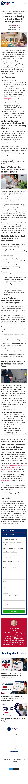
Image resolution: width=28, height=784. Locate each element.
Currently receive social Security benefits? (13, 542)
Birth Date (6, 593)
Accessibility (14, 746)
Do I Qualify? (14, 611)
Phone (5, 581)
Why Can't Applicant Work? (9, 567)
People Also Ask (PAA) (7, 11)
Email (4, 587)
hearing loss (7, 98)
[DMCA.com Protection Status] (14, 769)
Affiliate (14, 742)
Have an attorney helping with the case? (13, 555)
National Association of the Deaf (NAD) (15, 465)
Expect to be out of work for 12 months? (13, 548)
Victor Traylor (16, 25)
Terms (14, 736)
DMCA (14, 744)
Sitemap (14, 748)
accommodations (6, 480)
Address (5, 599)
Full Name (5, 576)
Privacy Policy (14, 734)
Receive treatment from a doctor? (11, 561)
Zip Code (5, 605)
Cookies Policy (14, 738)
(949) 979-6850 (14, 762)
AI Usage (14, 740)
